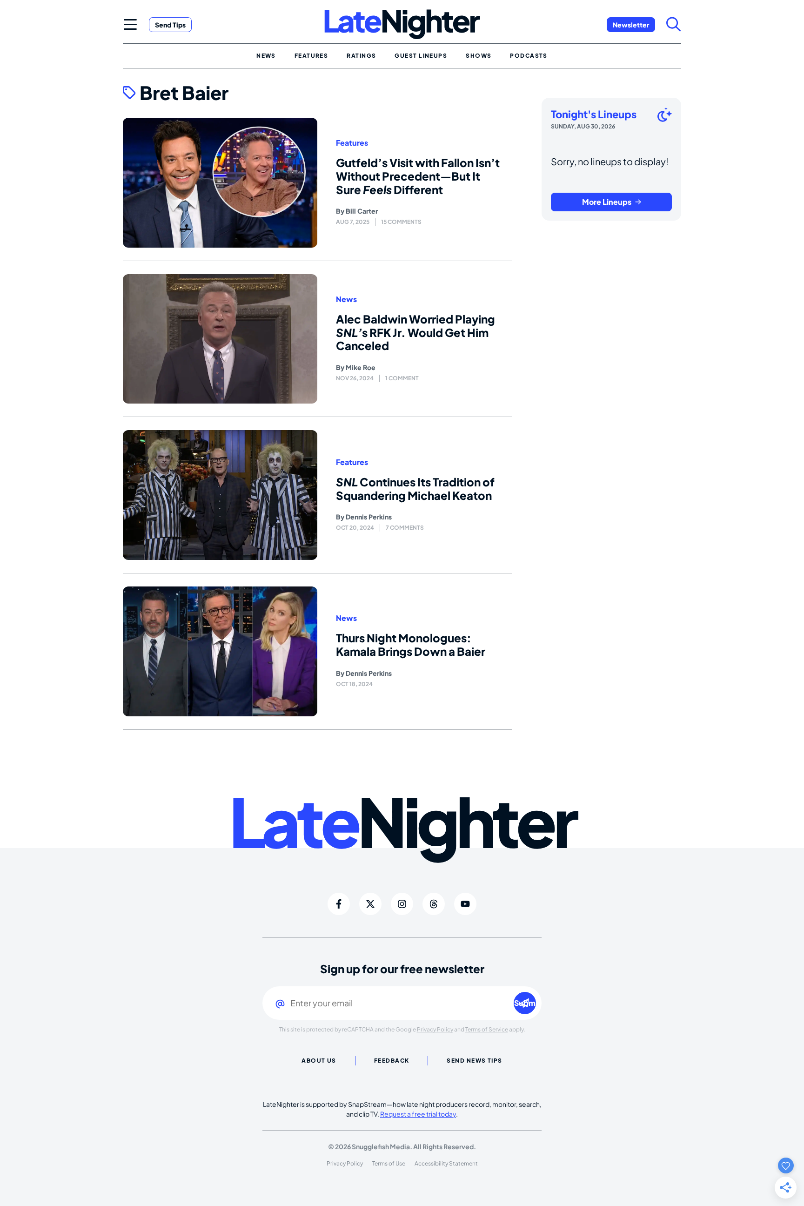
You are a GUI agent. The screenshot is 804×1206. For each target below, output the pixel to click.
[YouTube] (465, 904)
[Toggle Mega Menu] (130, 24)
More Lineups (606, 202)
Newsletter (631, 24)
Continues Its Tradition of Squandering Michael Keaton (415, 488)
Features (352, 143)
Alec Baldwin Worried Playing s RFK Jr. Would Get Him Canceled (415, 332)
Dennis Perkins (369, 516)
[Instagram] (402, 904)
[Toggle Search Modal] (673, 24)
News (346, 299)
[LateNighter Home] (402, 24)
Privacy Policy (435, 1029)
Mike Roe (360, 367)
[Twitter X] (370, 904)
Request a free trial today (418, 1114)
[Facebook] (339, 904)
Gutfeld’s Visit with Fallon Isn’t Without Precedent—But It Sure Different (418, 175)
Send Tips (170, 24)
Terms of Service (486, 1029)
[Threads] (433, 904)
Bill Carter (362, 211)
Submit (525, 1003)
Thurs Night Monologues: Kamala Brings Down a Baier (410, 644)
